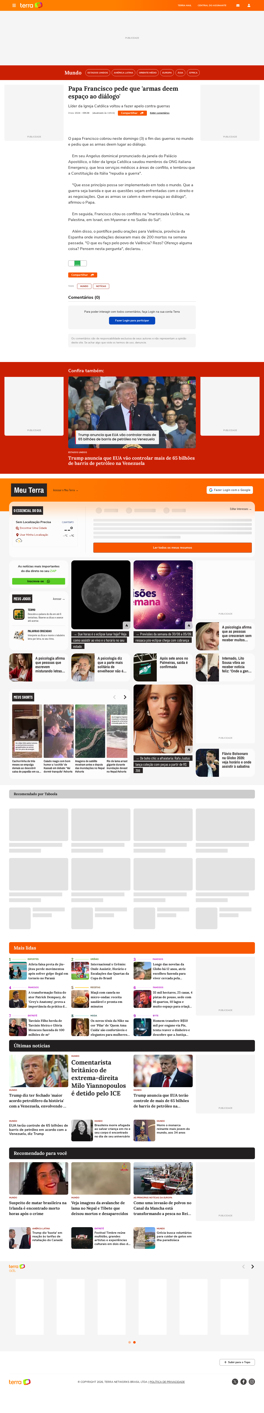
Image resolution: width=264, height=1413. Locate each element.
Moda (93, 1015)
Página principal (31, 5)
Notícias (101, 286)
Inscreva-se (35, 581)
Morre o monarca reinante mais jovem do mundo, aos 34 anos (173, 1129)
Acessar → (59, 598)
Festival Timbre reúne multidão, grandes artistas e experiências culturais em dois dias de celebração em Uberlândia (112, 1238)
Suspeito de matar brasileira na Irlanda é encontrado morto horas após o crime (37, 1208)
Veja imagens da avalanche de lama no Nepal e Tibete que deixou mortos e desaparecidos (99, 1208)
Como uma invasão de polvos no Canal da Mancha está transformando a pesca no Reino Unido (163, 1208)
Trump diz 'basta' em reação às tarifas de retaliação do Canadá (47, 1236)
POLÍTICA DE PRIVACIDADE (167, 1382)
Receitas (95, 987)
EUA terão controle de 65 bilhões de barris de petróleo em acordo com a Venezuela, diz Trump (38, 1130)
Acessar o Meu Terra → (65, 490)
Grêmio (94, 959)
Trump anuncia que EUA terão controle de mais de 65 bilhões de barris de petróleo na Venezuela (161, 1101)
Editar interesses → (241, 509)
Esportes (33, 959)
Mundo (84, 286)
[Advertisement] (225, 1130)
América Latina (41, 1228)
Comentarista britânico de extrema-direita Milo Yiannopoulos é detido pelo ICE (98, 1078)
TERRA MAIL (185, 5)
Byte (155, 1015)
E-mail (237, 5)
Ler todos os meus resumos (172, 548)
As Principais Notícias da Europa (153, 1197)
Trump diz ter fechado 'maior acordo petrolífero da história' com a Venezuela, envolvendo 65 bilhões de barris (38, 1101)
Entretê (32, 1015)
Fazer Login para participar (132, 320)
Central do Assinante (212, 5)
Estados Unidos (77, 452)
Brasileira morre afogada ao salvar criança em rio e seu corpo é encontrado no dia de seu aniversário (112, 1131)
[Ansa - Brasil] (77, 263)
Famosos (158, 959)
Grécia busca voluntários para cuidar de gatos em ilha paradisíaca (174, 1236)
